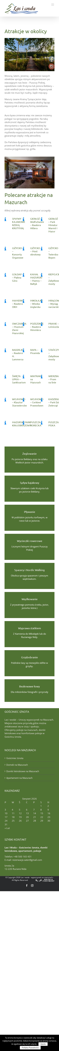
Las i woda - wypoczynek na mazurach (37, 877)
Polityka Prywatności (30, 1048)
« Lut (7, 828)
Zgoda (43, 1044)
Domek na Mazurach (17, 764)
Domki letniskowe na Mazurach (22, 771)
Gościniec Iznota (14, 758)
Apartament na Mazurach (19, 777)
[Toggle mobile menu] (52, 4)
